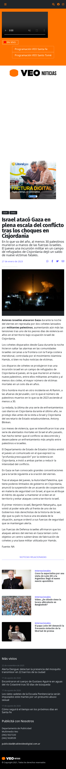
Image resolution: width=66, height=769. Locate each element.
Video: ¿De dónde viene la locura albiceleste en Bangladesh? (48, 602)
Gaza (5, 213)
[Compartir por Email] (63, 261)
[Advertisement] (33, 115)
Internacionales (43, 571)
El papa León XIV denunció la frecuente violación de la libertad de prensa (49, 628)
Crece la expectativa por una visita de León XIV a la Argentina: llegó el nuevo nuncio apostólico (49, 577)
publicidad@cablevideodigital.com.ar (21, 743)
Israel (13, 213)
